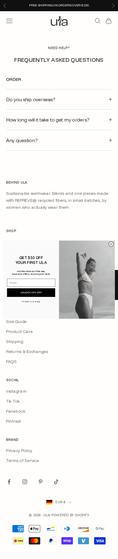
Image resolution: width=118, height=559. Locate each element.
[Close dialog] (111, 244)
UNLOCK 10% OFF (31, 292)
